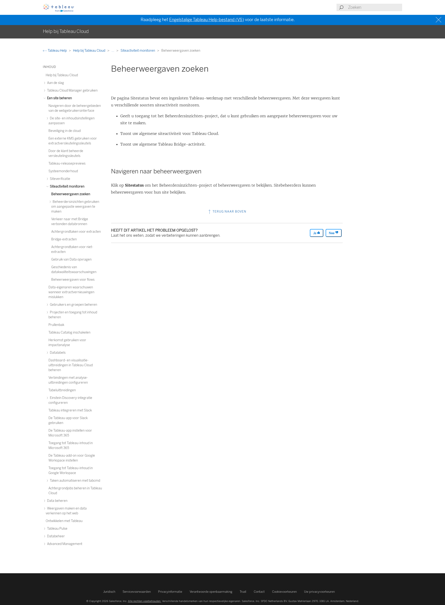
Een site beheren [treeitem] (59, 98)
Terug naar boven (229, 211)
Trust (243, 591)
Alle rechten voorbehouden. (144, 601)
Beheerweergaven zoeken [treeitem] (70, 194)
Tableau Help (57, 51)
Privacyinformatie (170, 591)
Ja (315, 233)
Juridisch (109, 591)
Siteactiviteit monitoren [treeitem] (66, 186)
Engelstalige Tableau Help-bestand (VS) (206, 19)
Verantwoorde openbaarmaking (211, 591)
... (113, 51)
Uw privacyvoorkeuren (319, 591)
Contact (259, 591)
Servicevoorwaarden (137, 591)
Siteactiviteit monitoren (138, 51)
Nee (332, 233)
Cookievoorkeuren (284, 591)
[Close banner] (439, 20)
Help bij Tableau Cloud (89, 51)
